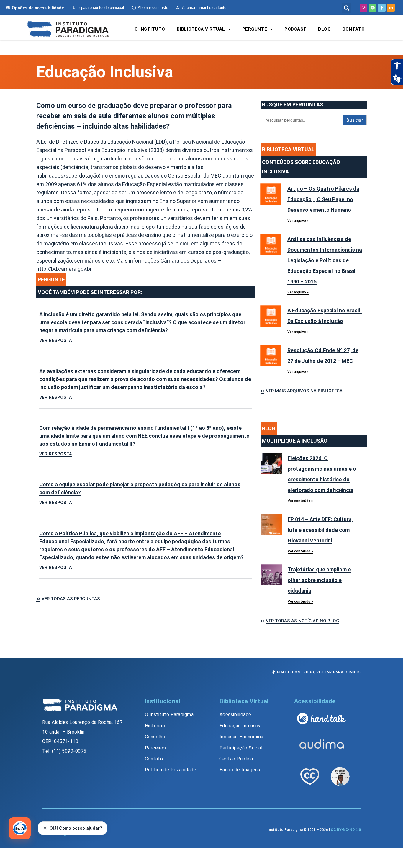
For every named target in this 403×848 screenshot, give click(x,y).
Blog (324, 29)
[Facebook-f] (382, 8)
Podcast (295, 29)
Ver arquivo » (298, 221)
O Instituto (150, 29)
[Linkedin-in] (391, 8)
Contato (353, 29)
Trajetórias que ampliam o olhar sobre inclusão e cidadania (319, 580)
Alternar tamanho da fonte (201, 7)
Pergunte (254, 29)
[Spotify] (372, 8)
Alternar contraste (153, 7)
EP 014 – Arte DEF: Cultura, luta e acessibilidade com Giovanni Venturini (320, 530)
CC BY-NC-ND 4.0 (346, 830)
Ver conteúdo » (300, 501)
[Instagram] (363, 8)
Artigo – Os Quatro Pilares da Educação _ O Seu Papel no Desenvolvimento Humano (323, 199)
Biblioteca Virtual (201, 29)
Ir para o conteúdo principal (101, 7)
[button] (346, 8)
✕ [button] (45, 828)
